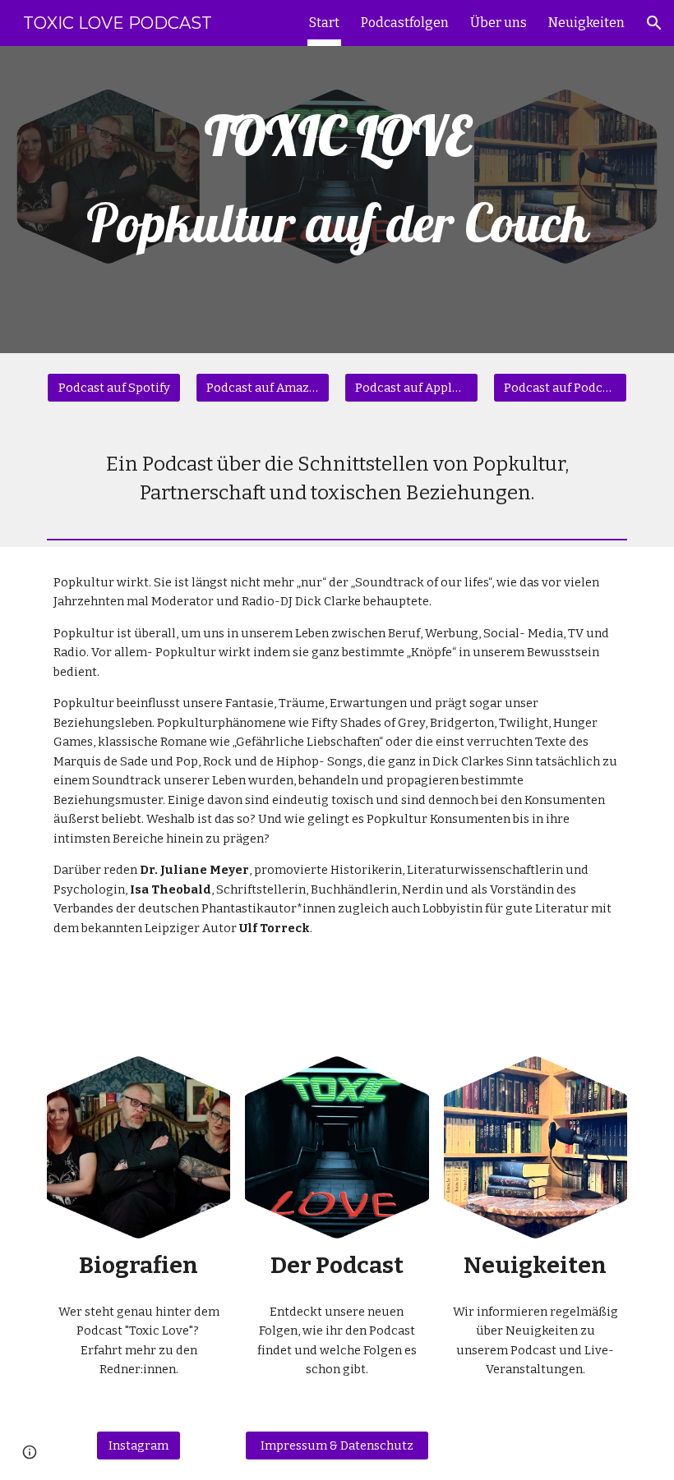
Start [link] (324, 22)
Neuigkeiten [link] (586, 22)
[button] (654, 23)
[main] (337, 199)
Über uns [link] (498, 22)
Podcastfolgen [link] (405, 22)
